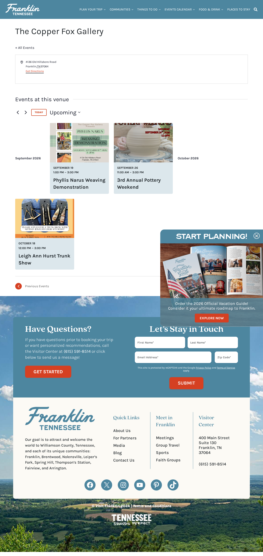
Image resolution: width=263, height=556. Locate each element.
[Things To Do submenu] (160, 9)
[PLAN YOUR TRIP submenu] (105, 9)
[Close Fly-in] (257, 236)
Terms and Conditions (152, 506)
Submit (186, 383)
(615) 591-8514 (212, 464)
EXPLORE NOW (212, 318)
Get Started (48, 371)
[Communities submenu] (132, 9)
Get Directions (35, 71)
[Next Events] (25, 112)
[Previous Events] (17, 112)
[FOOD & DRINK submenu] (222, 9)
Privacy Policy (203, 367)
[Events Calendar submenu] (194, 9)
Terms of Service (226, 367)
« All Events (24, 48)
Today (39, 112)
